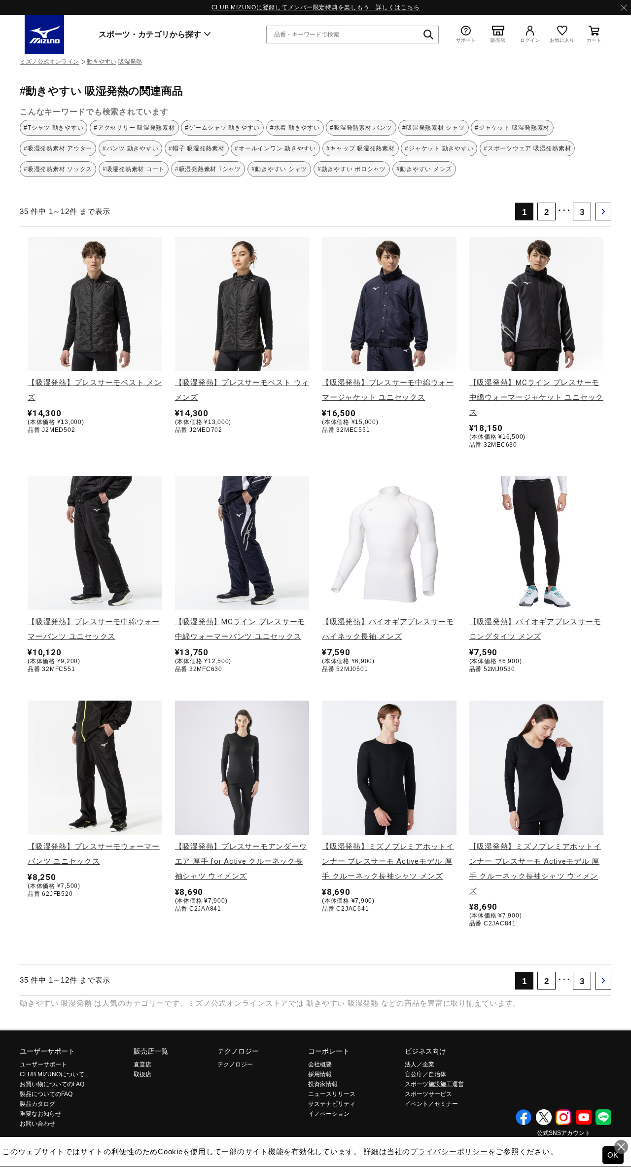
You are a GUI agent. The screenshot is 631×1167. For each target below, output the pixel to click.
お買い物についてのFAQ (52, 1084)
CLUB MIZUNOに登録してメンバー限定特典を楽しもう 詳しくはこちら (315, 7)
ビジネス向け (425, 1051)
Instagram (563, 1117)
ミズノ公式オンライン (49, 61)
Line (603, 1117)
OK (613, 1155)
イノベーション (329, 1113)
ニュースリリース (331, 1094)
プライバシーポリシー (449, 1151)
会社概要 (320, 1064)
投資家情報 (323, 1084)
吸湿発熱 (130, 61)
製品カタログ (37, 1103)
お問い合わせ (37, 1123)
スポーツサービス (428, 1094)
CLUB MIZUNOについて (52, 1074)
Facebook (523, 1117)
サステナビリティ (331, 1103)
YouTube (584, 1117)
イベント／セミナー (431, 1103)
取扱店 (142, 1074)
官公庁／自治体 (425, 1074)
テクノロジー (238, 1051)
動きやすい (101, 61)
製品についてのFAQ (46, 1094)
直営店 (142, 1064)
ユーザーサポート (47, 1051)
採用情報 (320, 1074)
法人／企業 (419, 1064)
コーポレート (329, 1051)
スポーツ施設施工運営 (434, 1084)
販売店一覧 (151, 1051)
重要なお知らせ (40, 1113)
